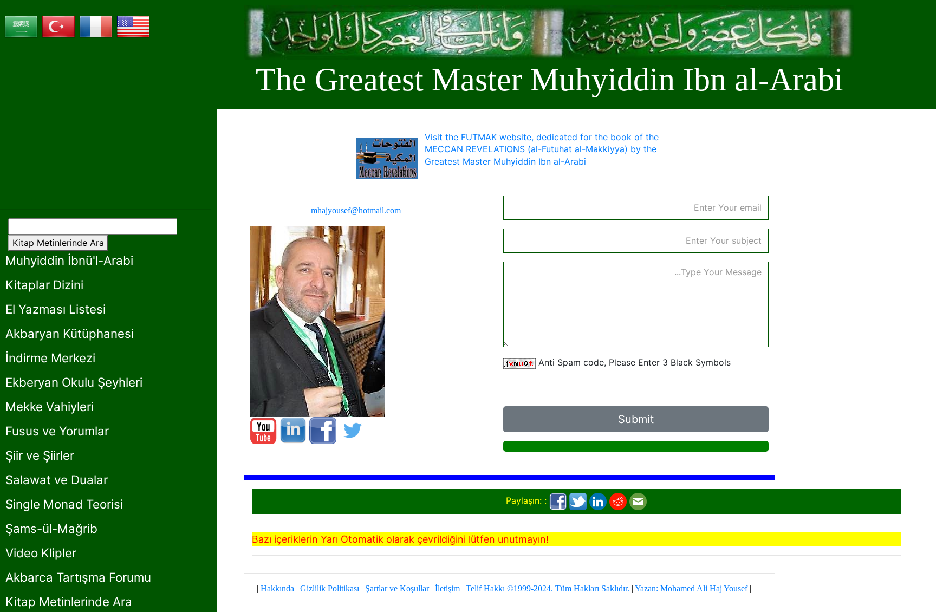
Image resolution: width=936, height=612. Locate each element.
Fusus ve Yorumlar (57, 431)
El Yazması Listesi (55, 309)
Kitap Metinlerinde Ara (58, 242)
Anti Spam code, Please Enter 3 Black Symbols (634, 362)
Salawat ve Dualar (56, 479)
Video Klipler (40, 552)
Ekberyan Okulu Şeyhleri (73, 382)
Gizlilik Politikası (329, 588)
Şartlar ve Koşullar (397, 588)
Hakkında (277, 588)
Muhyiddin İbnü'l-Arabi (69, 260)
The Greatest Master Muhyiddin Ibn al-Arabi (549, 79)
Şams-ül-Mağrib (51, 528)
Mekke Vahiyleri (49, 406)
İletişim (447, 588)
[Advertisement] (105, 124)
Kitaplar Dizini (44, 284)
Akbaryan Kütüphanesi (69, 333)
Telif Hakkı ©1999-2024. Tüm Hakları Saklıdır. (547, 588)
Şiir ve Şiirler (39, 455)
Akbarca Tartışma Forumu (78, 577)
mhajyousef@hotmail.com (356, 210)
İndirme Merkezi (50, 357)
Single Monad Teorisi (64, 504)
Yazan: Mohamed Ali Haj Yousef (691, 588)
